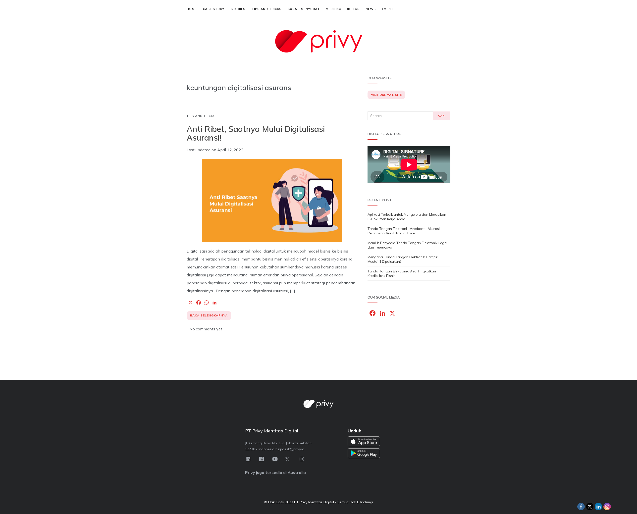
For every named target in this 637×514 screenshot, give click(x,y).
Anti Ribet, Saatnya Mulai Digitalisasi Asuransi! (256, 133)
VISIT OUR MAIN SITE (386, 95)
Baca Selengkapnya (209, 315)
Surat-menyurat (304, 9)
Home (192, 9)
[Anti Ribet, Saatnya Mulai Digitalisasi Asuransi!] (272, 200)
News (371, 9)
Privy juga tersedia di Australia (275, 472)
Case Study (213, 9)
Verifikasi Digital (342, 9)
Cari (441, 115)
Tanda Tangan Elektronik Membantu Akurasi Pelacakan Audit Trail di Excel (404, 230)
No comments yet (206, 328)
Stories (238, 9)
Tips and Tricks (266, 9)
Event (387, 9)
